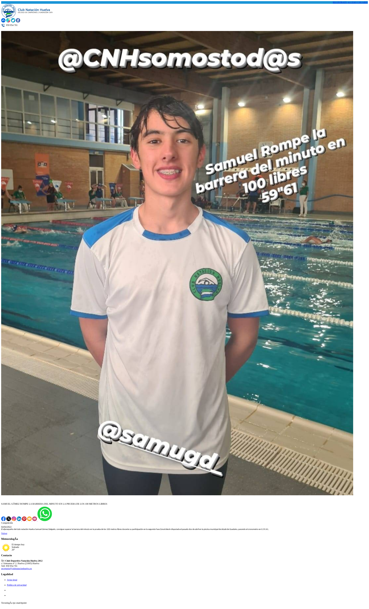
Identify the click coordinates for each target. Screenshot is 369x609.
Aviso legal (12, 580)
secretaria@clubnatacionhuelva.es (16, 568)
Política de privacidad (17, 585)
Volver (4, 533)
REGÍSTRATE (340, 2)
